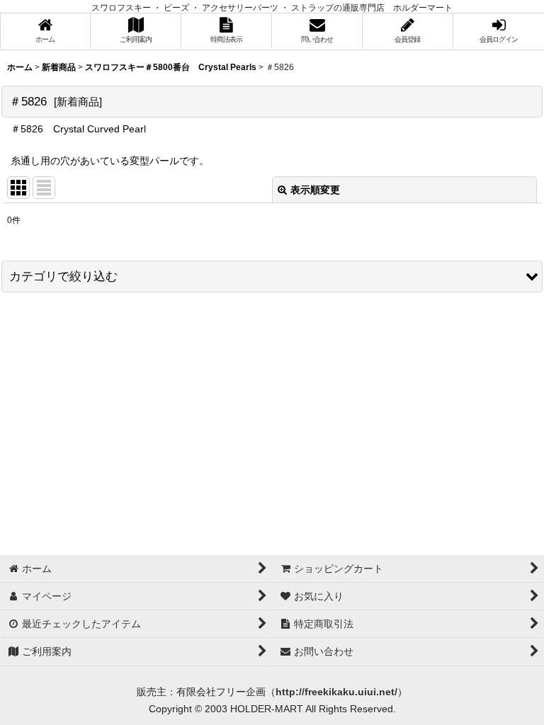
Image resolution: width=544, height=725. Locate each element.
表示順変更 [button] (315, 189)
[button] (272, 276)
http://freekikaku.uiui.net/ (336, 691)
